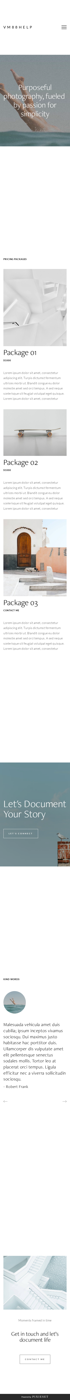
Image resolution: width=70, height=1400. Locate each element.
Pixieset (40, 1396)
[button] (64, 27)
